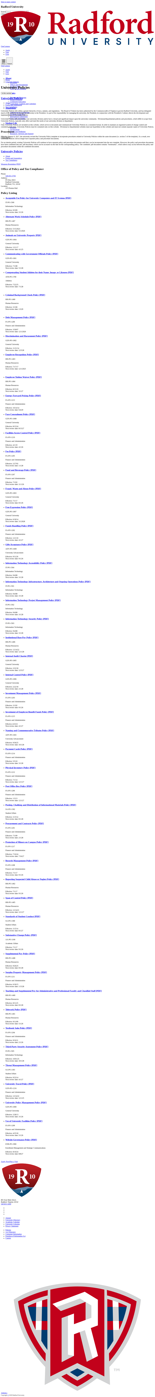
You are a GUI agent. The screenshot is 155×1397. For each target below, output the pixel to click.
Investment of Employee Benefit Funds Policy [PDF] (29, 712)
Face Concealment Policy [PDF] (20, 414)
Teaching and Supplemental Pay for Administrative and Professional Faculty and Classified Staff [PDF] (53, 991)
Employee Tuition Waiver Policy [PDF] (23, 377)
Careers (8, 1238)
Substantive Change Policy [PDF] (21, 935)
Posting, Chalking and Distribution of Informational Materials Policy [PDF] (40, 805)
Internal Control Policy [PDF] (19, 675)
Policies (8, 1230)
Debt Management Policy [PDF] (20, 317)
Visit (7, 52)
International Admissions (19, 117)
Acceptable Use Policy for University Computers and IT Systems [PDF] (38, 198)
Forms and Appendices (13, 105)
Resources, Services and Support (21, 134)
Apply (7, 50)
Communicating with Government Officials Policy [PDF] (31, 254)
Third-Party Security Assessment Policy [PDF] (26, 1046)
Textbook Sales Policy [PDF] (18, 1028)
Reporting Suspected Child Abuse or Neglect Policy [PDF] (32, 879)
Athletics (4, 1393)
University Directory (12, 1220)
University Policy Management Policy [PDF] (26, 1102)
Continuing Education (18, 102)
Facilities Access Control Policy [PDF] (22, 433)
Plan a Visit (14, 1162)
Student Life (11, 123)
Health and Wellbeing (18, 132)
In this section (6, 93)
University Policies (12, 82)
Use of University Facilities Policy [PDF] (23, 1121)
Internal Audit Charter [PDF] (19, 656)
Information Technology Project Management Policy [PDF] (32, 600)
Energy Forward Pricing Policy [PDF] (23, 395)
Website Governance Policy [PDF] (21, 1140)
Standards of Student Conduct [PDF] (22, 916)
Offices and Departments (19, 85)
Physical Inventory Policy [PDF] (20, 768)
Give (7, 54)
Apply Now (5, 1162)
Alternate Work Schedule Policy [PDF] (23, 216)
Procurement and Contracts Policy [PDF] (24, 823)
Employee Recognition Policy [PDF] (22, 354)
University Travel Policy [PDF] (19, 1084)
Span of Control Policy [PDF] (19, 898)
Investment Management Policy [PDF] (23, 693)
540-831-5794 (10, 176)
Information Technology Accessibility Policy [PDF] (28, 563)
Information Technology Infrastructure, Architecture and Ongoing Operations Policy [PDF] (47, 581)
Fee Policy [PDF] (13, 451)
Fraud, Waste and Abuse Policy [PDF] (23, 488)
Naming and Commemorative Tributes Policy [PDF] (29, 730)
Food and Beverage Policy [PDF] (20, 470)
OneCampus (5, 46)
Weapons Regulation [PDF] (11, 164)
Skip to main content (8, 2)
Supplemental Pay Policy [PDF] (20, 953)
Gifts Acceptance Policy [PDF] (19, 544)
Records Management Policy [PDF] (21, 860)
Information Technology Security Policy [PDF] (27, 619)
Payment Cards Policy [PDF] (18, 749)
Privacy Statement (11, 1226)
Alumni (8, 1218)
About (8, 78)
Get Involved (14, 130)
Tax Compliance (11, 107)
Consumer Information (13, 1234)
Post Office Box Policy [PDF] (18, 786)
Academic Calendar (12, 1222)
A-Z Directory (10, 1232)
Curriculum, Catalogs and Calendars (23, 104)
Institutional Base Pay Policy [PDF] (21, 637)
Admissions (10, 108)
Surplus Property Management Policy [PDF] (26, 972)
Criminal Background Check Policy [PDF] (25, 295)
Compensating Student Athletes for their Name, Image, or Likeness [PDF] (39, 272)
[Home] (77, 44)
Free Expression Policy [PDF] (19, 507)
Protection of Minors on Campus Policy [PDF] (26, 842)
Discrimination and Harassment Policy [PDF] (26, 336)
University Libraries (12, 1224)
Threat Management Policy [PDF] (21, 1065)
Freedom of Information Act (15, 1236)
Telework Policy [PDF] (15, 1009)
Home (7, 80)
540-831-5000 (6, 1204)
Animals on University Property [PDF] (23, 235)
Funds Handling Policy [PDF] (19, 526)
